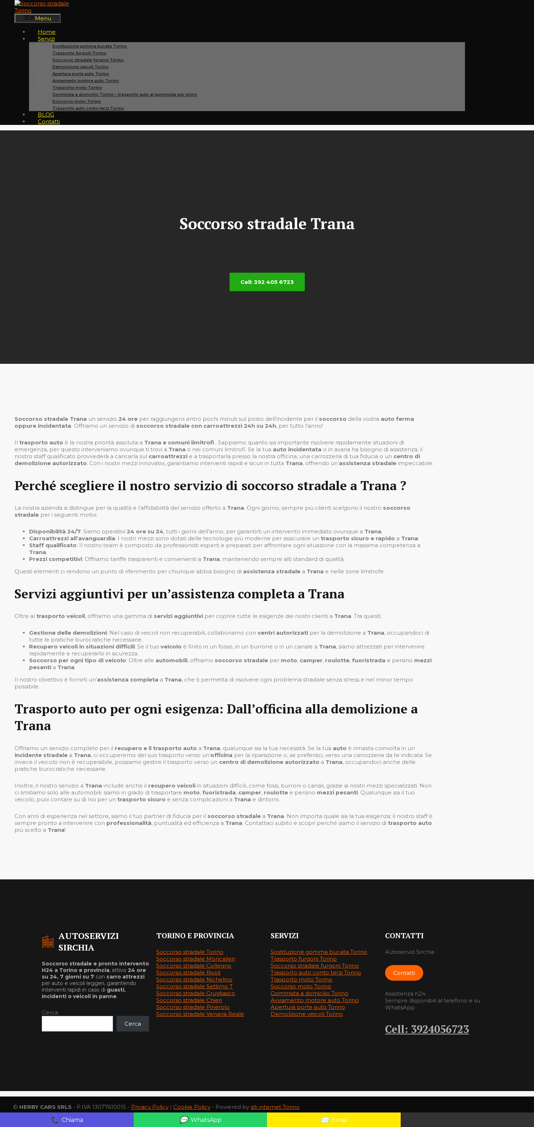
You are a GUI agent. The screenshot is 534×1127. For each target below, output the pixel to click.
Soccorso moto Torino (301, 986)
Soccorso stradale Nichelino (194, 979)
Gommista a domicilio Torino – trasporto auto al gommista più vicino (124, 94)
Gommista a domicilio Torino (309, 993)
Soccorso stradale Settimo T (194, 986)
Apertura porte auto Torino (308, 1007)
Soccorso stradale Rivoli (188, 972)
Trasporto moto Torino (301, 979)
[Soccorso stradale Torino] (51, 10)
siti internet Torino (275, 1106)
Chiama (66, 1119)
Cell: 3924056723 (427, 1029)
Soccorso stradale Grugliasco (195, 993)
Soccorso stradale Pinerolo (193, 1007)
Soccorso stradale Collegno (193, 965)
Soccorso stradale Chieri (189, 1000)
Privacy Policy (150, 1106)
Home (47, 31)
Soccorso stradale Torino (189, 951)
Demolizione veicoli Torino (307, 1013)
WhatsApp (200, 1119)
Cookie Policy (191, 1106)
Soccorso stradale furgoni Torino (315, 965)
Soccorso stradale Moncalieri (195, 958)
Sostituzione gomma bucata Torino (319, 951)
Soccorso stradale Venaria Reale (200, 1013)
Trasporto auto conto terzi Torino (88, 108)
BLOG (46, 114)
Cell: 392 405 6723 (267, 281)
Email (334, 1119)
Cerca (50, 1012)
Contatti (49, 121)
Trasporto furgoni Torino (304, 958)
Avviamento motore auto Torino (315, 1000)
